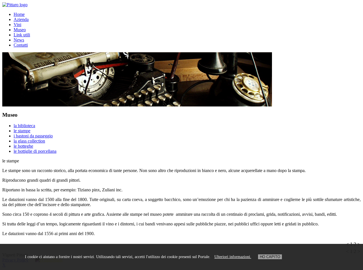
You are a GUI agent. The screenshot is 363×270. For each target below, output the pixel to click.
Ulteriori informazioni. (232, 257)
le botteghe (23, 146)
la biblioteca (24, 125)
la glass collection (29, 141)
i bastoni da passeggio (33, 135)
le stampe (22, 130)
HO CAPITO (270, 257)
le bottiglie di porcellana (35, 151)
